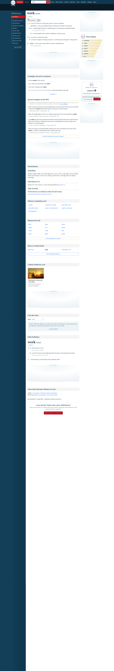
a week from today (50, 205)
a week (30, 205)
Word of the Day (59, 2)
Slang (78, 2)
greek (63, 234)
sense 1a (62, 185)
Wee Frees (31, 250)
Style (29, 319)
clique (63, 227)
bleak (63, 224)
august (90, 90)
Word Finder (72, 2)
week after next (66, 205)
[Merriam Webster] (91, 84)
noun (37, 13)
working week (32, 211)
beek (46, 224)
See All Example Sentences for (52, 136)
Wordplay (90, 2)
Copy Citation (54, 329)
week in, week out (67, 208)
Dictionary (16, 13)
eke (63, 230)
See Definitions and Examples (91, 93)
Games (52, 2)
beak (29, 224)
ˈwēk (29, 16)
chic (46, 227)
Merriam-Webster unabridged (53, 412)
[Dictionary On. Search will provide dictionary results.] (23, 2)
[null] (95, 90)
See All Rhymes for (53, 238)
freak (29, 234)
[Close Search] (44, 2)
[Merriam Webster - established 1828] (13, 1)
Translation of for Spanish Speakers (44, 393)
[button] (95, 2)
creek (46, 230)
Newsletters (83, 2)
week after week (33, 208)
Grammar (66, 2)
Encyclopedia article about (47, 395)
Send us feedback (64, 104)
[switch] (33, 20)
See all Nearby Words (53, 254)
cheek (30, 227)
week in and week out (51, 208)
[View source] (48, 111)
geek (46, 234)
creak (30, 230)
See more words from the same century (39, 194)
